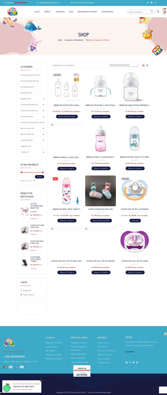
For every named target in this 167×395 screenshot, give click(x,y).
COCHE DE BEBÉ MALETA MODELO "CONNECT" (35, 259)
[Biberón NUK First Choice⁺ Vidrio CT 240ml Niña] (66, 191)
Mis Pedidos (50, 350)
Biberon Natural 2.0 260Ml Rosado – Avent (100, 158)
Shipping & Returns (104, 354)
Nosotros (60, 11)
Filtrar (39, 177)
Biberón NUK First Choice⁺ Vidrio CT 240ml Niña (66, 210)
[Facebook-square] (151, 3)
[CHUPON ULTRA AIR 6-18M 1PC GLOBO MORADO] (134, 242)
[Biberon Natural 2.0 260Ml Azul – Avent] (66, 138)
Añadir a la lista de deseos (77, 82)
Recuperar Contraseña (54, 358)
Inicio (37, 11)
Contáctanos (102, 346)
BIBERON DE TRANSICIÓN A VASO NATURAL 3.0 (100, 106)
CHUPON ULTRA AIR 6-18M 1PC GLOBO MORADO (134, 262)
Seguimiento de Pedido (87, 11)
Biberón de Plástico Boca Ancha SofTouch (66, 106)
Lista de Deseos (52, 346)
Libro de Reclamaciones (79, 361)
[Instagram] (147, 3)
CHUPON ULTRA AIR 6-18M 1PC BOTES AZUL (66, 261)
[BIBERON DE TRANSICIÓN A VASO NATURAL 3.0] (100, 87)
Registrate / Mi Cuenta (54, 342)
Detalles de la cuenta (53, 354)
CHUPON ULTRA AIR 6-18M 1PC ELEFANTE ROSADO (100, 262)
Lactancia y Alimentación (74, 39)
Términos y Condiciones (106, 350)
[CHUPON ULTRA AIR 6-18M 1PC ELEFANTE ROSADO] (100, 242)
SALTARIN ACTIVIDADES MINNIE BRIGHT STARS (36, 206)
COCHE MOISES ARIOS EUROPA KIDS (36, 242)
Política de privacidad (78, 353)
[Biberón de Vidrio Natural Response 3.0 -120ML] (134, 87)
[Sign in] (158, 12)
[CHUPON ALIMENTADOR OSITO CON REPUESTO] (100, 191)
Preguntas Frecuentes (79, 342)
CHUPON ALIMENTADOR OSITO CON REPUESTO (100, 210)
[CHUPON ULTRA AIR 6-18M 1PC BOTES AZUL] (66, 242)
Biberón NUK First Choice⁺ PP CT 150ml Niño (134, 158)
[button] (6, 388)
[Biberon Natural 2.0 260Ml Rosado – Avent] (100, 138)
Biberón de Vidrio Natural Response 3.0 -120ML (134, 106)
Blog (71, 11)
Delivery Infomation (78, 357)
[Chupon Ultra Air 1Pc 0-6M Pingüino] (134, 191)
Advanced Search (104, 362)
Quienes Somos (103, 342)
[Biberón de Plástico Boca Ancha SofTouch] (66, 87)
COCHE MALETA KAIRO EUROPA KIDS (37, 226)
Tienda (47, 11)
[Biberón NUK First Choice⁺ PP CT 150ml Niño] (134, 138)
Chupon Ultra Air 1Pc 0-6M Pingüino (134, 209)
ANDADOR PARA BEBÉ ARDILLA (23, 386)
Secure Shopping (103, 358)
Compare (77, 87)
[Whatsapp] (155, 3)
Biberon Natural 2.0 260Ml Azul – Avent (66, 158)
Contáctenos (107, 11)
